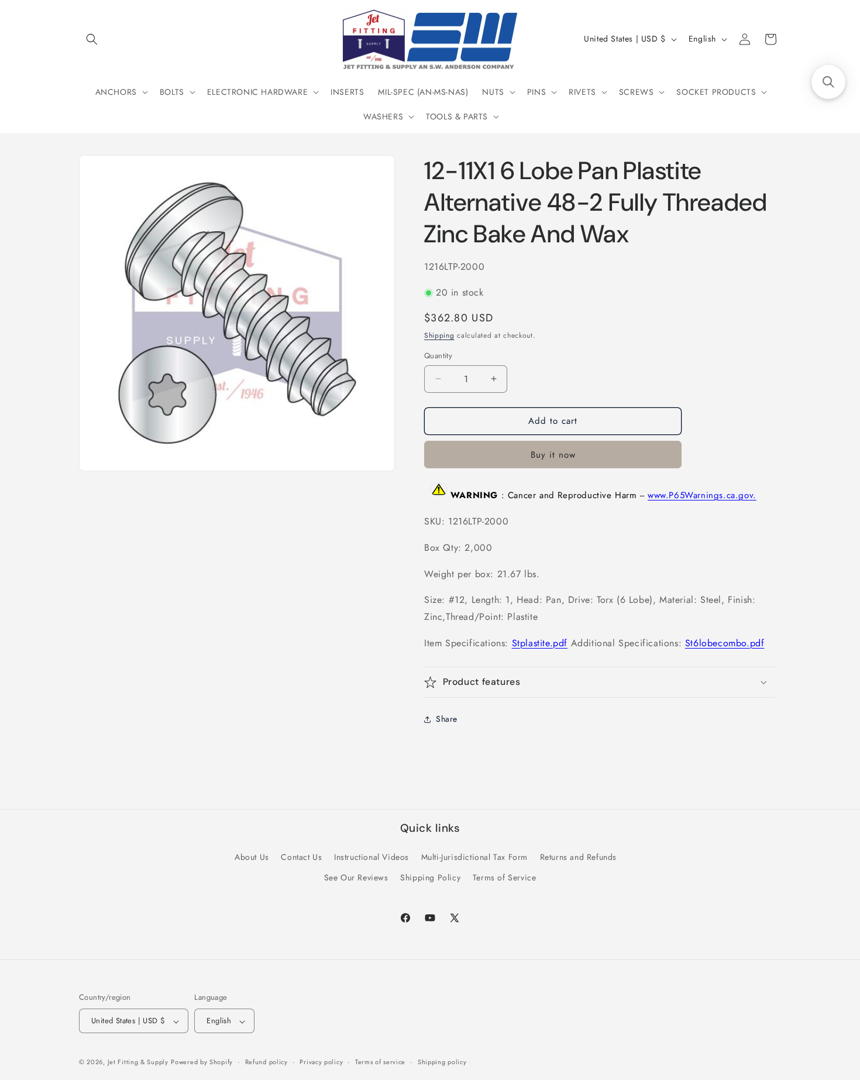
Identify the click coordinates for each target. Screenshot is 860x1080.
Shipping (439, 335)
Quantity (438, 355)
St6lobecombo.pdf (725, 643)
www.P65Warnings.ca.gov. (702, 495)
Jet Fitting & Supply (138, 1062)
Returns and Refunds (578, 857)
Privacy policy (321, 1062)
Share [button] (446, 719)
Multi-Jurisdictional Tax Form (474, 857)
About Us (252, 857)
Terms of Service (504, 877)
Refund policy (266, 1062)
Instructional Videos (371, 857)
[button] (92, 39)
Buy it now (553, 454)
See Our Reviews (356, 877)
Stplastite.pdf (539, 643)
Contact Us (301, 857)
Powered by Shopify (202, 1062)
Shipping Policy (430, 877)
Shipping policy (442, 1062)
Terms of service (380, 1062)
